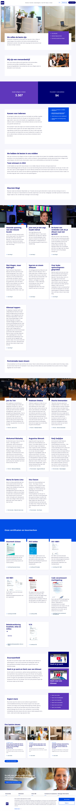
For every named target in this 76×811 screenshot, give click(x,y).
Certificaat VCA (33, 644)
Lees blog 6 (55, 296)
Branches (31, 2)
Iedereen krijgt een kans (57, 35)
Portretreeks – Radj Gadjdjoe (59, 468)
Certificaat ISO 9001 (12, 613)
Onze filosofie (54, 33)
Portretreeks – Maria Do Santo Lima (15, 510)
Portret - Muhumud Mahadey (14, 468)
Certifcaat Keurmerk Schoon (14, 567)
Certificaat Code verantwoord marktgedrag (59, 614)
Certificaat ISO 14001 (57, 567)
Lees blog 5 (32, 296)
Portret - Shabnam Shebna (36, 427)
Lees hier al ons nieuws (11, 761)
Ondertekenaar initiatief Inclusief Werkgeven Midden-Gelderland (58, 113)
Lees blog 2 (32, 254)
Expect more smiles (56, 695)
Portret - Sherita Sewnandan (59, 427)
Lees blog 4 (10, 296)
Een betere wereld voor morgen (58, 38)
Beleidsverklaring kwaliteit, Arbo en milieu (15, 644)
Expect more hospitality (56, 700)
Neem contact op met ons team (13, 782)
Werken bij (64, 2)
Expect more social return (57, 704)
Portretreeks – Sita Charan (36, 510)
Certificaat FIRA (33, 613)
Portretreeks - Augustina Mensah (37, 468)
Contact (50, 2)
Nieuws (47, 2)
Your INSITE (72, 2)
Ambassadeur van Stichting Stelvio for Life (59, 119)
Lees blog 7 (10, 347)
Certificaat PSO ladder (35, 567)
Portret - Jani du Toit (12, 427)
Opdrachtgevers (37, 2)
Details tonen (17, 808)
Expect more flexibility (56, 707)
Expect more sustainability (57, 702)
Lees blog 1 (10, 254)
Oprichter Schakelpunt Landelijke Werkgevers (58, 110)
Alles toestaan (66, 799)
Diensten (27, 2)
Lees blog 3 (55, 254)
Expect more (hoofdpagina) (57, 697)
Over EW (43, 2)
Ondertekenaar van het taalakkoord (59, 116)
